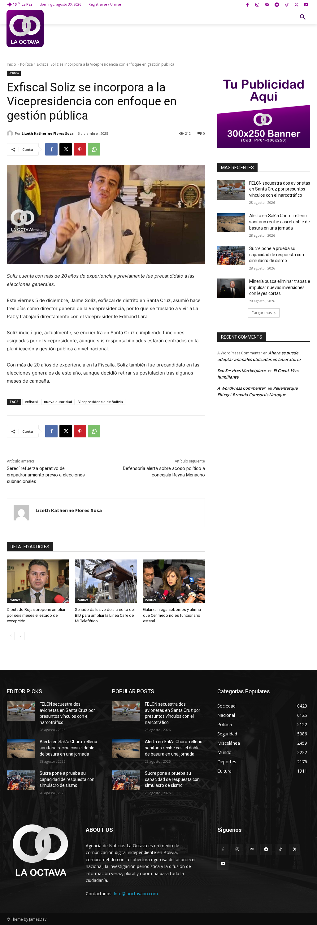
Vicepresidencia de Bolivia (100, 401)
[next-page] (20, 636)
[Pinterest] (80, 149)
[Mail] (267, 5)
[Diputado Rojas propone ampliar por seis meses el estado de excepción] (38, 581)
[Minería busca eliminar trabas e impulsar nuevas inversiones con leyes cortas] (231, 288)
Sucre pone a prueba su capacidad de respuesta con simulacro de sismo (276, 254)
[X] (296, 5)
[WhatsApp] (94, 149)
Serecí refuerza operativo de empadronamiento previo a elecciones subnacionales (46, 475)
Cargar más (261, 312)
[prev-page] (11, 636)
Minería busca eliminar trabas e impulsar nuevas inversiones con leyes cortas (279, 287)
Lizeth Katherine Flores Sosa (48, 133)
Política (26, 64)
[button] (302, 17)
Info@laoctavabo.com (136, 894)
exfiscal (31, 401)
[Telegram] (277, 5)
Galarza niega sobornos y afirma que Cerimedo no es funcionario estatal (172, 615)
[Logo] (25, 28)
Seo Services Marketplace (241, 370)
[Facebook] (247, 5)
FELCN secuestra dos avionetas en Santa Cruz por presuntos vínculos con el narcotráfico (279, 189)
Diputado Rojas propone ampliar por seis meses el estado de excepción (36, 615)
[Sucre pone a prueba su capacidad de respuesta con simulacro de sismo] (231, 255)
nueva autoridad (58, 401)
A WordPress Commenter (241, 388)
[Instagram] (257, 5)
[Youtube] (306, 5)
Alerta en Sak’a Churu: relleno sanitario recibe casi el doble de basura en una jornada (279, 221)
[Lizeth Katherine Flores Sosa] (11, 133)
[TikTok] (286, 5)
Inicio (11, 64)
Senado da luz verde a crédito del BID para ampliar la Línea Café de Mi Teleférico (105, 615)
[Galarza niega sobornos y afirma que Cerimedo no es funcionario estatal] (174, 581)
